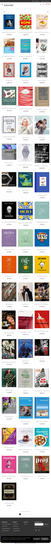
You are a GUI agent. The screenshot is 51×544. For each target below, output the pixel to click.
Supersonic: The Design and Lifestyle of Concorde (42, 331)
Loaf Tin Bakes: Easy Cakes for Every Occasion (9, 56)
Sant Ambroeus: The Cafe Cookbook (25, 108)
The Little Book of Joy (9, 276)
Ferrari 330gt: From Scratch (25, 332)
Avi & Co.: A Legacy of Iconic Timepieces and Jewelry (25, 165)
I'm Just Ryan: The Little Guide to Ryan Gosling (9, 476)
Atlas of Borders (25, 190)
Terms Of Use (15, 526)
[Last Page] (31, 514)
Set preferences (36, 539)
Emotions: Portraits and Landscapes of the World (42, 304)
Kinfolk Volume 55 (25, 361)
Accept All (45, 539)
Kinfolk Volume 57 (25, 304)
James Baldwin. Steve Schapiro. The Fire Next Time (42, 390)
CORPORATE (4, 522)
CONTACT (26, 522)
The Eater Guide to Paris (42, 195)
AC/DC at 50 (42, 358)
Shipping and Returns (6, 528)
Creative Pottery (42, 56)
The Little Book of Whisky (9, 503)
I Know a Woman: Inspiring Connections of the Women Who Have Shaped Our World (25, 56)
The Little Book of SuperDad (42, 249)
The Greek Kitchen (25, 80)
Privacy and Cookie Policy (7, 541)
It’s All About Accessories (9, 447)
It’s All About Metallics (9, 416)
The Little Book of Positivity (9, 249)
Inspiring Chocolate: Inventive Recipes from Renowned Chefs (25, 449)
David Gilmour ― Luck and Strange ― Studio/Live (42, 166)
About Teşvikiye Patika (6, 524)
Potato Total (25, 390)
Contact (25, 524)
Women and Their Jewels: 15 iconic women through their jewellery (9, 32)
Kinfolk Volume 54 (9, 390)
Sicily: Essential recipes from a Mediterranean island (25, 223)
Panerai (9, 189)
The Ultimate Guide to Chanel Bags (9, 136)
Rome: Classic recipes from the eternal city (25, 32)
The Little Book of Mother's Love (42, 222)
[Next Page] (29, 514)
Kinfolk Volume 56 (9, 304)
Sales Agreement (16, 530)
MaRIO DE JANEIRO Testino (9, 333)
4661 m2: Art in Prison (9, 162)
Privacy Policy (4, 526)
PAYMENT (15, 522)
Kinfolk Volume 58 (25, 137)
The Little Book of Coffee (25, 276)
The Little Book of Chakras (25, 476)
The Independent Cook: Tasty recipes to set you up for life (42, 449)
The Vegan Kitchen (9, 80)
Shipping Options (5, 530)
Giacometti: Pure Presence (42, 109)
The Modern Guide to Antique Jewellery (9, 108)
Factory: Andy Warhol (42, 80)
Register (46, 524)
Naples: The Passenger (25, 421)
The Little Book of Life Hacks (42, 276)
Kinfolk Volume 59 (42, 137)
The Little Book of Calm (25, 249)
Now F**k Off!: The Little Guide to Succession (9, 222)
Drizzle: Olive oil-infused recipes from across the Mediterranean (42, 32)
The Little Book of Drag (42, 476)
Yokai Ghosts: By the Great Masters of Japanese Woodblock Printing (9, 362)
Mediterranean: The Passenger (42, 421)
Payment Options (16, 528)
